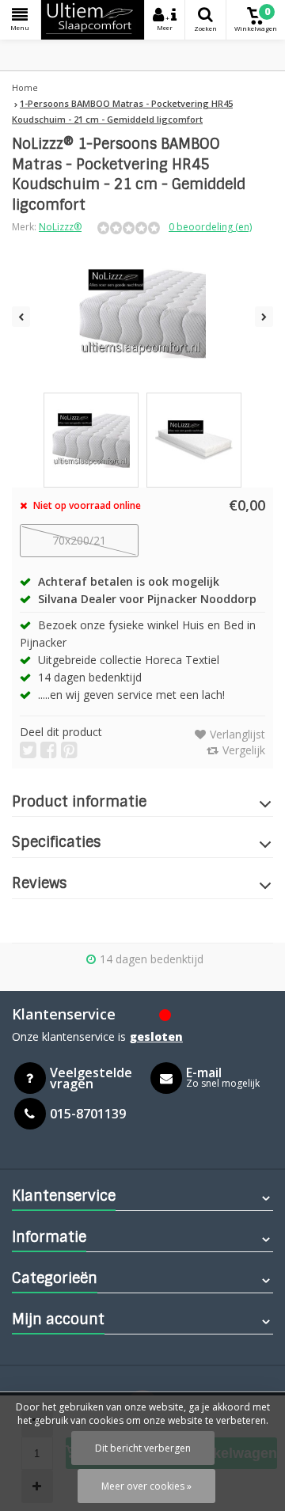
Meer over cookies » (146, 1486)
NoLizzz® (60, 226)
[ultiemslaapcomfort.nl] (92, 20)
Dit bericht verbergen (143, 1448)
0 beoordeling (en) (210, 226)
